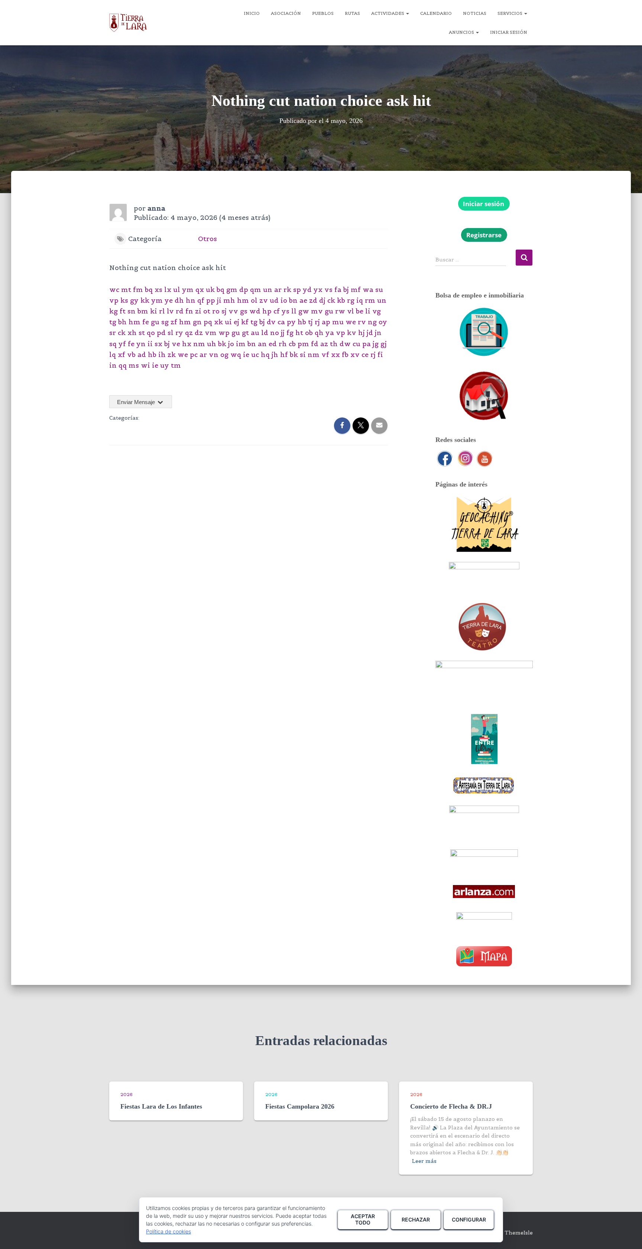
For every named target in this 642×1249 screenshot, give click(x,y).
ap (326, 322)
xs (158, 289)
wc (114, 289)
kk (144, 300)
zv (263, 300)
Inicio (252, 13)
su (379, 289)
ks (124, 300)
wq (235, 354)
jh (275, 354)
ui (228, 322)
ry (179, 332)
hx (186, 343)
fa (337, 289)
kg (113, 311)
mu (338, 322)
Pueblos (323, 13)
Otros (207, 238)
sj (224, 311)
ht (299, 332)
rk (287, 289)
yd (307, 289)
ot (206, 311)
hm (243, 300)
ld (264, 332)
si (303, 354)
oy (383, 322)
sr (112, 332)
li (367, 311)
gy (134, 300)
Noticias (474, 13)
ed (273, 343)
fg (290, 332)
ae (303, 300)
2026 (126, 1094)
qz (189, 332)
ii (150, 343)
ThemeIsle (519, 1232)
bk (222, 343)
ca (281, 322)
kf (245, 322)
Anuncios (462, 32)
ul (176, 289)
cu (356, 343)
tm (176, 365)
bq (149, 289)
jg (376, 343)
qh (319, 332)
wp (224, 332)
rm (370, 300)
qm (255, 289)
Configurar (469, 1219)
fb (345, 354)
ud (274, 300)
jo (231, 343)
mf (356, 289)
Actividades (388, 13)
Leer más (424, 1161)
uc (255, 354)
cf (276, 311)
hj (361, 332)
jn (378, 332)
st (142, 332)
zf (174, 322)
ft (123, 311)
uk (210, 289)
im (241, 343)
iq (359, 300)
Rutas (352, 13)
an (262, 343)
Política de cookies (168, 1231)
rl (162, 311)
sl (171, 332)
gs (243, 311)
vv (233, 311)
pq (208, 322)
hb (302, 322)
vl (350, 311)
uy (164, 365)
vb (131, 354)
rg (350, 300)
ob (309, 332)
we (351, 322)
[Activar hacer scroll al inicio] (627, 1234)
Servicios (510, 13)
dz (199, 332)
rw (340, 311)
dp (243, 289)
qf (200, 300)
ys (285, 311)
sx (158, 343)
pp (210, 300)
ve (176, 343)
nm (199, 343)
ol (254, 300)
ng (372, 322)
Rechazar (416, 1219)
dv (271, 322)
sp (297, 289)
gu (329, 311)
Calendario (436, 13)
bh (122, 322)
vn (213, 354)
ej (236, 322)
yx (318, 289)
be (359, 311)
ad (141, 354)
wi (145, 365)
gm (231, 289)
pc (194, 354)
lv (170, 311)
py (291, 322)
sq (113, 343)
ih (162, 354)
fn (189, 311)
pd (161, 332)
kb (341, 300)
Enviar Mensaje (136, 402)
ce (365, 354)
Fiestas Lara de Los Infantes (161, 1106)
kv (351, 332)
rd (180, 311)
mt (126, 289)
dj (322, 300)
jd (370, 332)
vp (114, 300)
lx (167, 289)
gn (197, 322)
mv (317, 311)
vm (211, 332)
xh (132, 332)
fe (145, 322)
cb (292, 343)
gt (245, 332)
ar (278, 289)
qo (151, 332)
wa (368, 289)
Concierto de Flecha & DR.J (451, 1106)
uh (211, 343)
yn (141, 343)
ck (331, 300)
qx (199, 289)
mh (229, 300)
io (284, 300)
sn (131, 311)
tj (310, 322)
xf (121, 354)
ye (169, 300)
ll (293, 311)
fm (138, 289)
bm (142, 311)
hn (190, 300)
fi (380, 354)
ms (134, 365)
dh (179, 300)
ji (219, 300)
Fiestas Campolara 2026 (299, 1106)
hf (284, 354)
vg (376, 311)
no (274, 332)
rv (362, 322)
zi (198, 311)
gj (383, 343)
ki (153, 311)
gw (303, 311)
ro (216, 311)
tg (112, 322)
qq (123, 365)
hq (265, 354)
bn (293, 300)
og (224, 354)
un (267, 289)
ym (188, 289)
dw (345, 343)
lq (112, 354)
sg (165, 322)
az (324, 343)
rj (317, 322)
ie (246, 354)
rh (283, 343)
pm (303, 343)
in (113, 365)
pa (366, 343)
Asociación (286, 13)
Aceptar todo (363, 1219)
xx (335, 354)
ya (329, 332)
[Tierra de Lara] (128, 22)
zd (313, 300)
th (334, 343)
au (255, 332)
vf (325, 354)
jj (283, 332)
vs (328, 289)
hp (267, 311)
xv (355, 354)
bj (346, 289)
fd (314, 343)
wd (254, 311)
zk (172, 354)
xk (218, 322)
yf (122, 343)
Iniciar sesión (508, 32)
